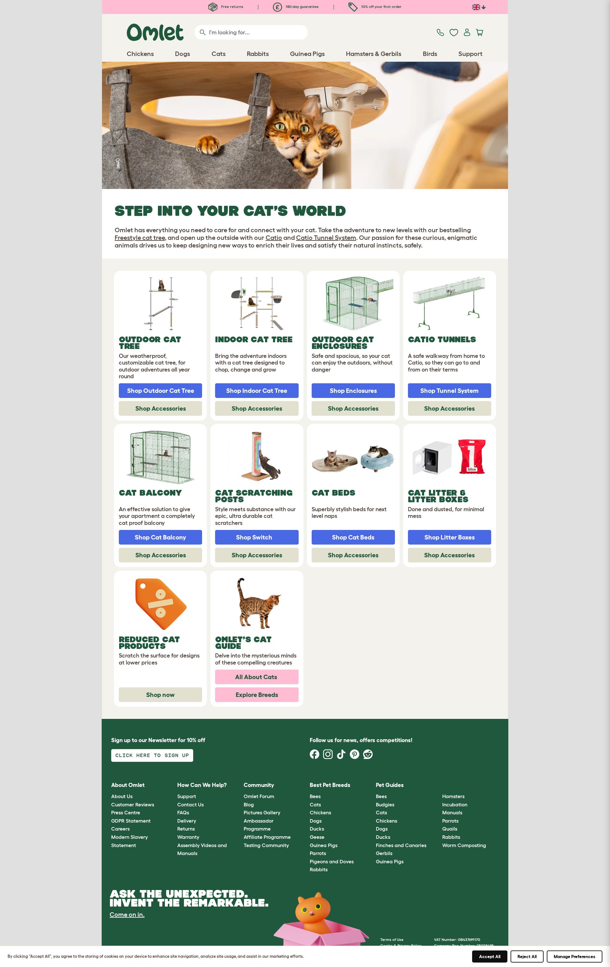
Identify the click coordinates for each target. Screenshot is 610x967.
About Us (121, 796)
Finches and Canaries (401, 845)
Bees (315, 796)
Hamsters (453, 796)
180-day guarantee (302, 6)
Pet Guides (390, 785)
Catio (274, 237)
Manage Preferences (574, 956)
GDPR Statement (131, 821)
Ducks (317, 828)
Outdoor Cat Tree (150, 343)
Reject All (527, 956)
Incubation (454, 804)
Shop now (160, 694)
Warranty (188, 837)
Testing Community (266, 845)
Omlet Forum (259, 796)
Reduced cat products (149, 642)
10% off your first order (381, 6)
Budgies (385, 804)
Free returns (231, 6)
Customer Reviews (132, 804)
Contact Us (190, 804)
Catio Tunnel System (326, 237)
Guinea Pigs (323, 845)
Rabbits (319, 869)
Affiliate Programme (267, 837)
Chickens (320, 812)
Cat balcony (150, 492)
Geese (317, 837)
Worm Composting (464, 845)
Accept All (489, 956)
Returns (186, 828)
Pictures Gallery (262, 812)
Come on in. (127, 914)
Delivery (186, 821)
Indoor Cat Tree (253, 339)
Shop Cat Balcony (160, 537)
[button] (437, 785)
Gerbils (384, 853)
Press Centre (125, 812)
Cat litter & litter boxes (438, 496)
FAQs (183, 812)
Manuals (452, 812)
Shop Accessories (160, 408)
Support (186, 796)
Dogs (316, 821)
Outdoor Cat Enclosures (343, 343)
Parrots (318, 853)
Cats (315, 804)
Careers (120, 828)
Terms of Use (391, 939)
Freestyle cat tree (140, 237)
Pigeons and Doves (332, 861)
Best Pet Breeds (330, 785)
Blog (249, 804)
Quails (449, 828)
